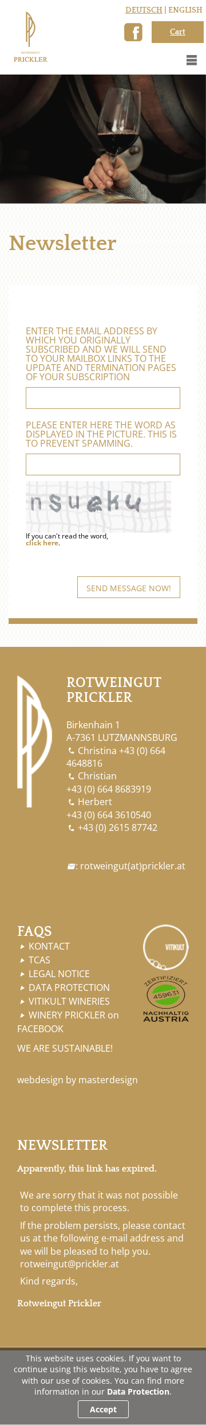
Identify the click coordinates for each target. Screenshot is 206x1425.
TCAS (39, 960)
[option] (103, 139)
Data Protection (138, 1391)
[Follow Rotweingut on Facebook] (133, 32)
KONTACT (49, 946)
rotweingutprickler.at (132, 866)
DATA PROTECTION (69, 987)
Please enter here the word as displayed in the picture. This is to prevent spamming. (101, 434)
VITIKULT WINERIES (69, 1001)
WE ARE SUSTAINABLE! (65, 1048)
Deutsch (144, 10)
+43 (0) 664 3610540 (108, 815)
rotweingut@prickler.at (69, 1264)
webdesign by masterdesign (77, 1079)
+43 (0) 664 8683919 (108, 789)
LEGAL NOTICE (59, 973)
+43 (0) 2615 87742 (117, 827)
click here (42, 543)
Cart (177, 32)
